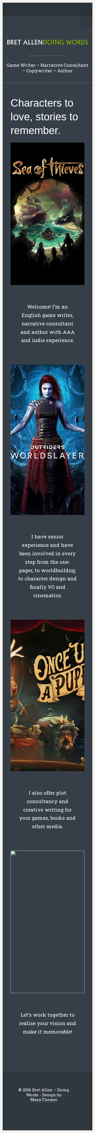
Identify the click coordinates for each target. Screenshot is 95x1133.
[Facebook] (27, 9)
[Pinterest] (43, 9)
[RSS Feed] (76, 9)
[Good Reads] (60, 9)
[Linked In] (35, 9)
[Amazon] (68, 9)
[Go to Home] (47, 43)
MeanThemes (43, 1099)
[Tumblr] (52, 9)
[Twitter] (19, 9)
